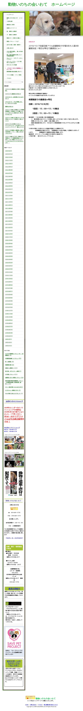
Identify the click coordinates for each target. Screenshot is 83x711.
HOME (26, 704)
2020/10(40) (9, 240)
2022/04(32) (9, 182)
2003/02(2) (8, 342)
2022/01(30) (9, 192)
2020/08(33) (9, 246)
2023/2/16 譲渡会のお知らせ (13, 94)
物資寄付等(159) (9, 365)
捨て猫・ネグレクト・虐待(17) (13, 371)
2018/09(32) (9, 320)
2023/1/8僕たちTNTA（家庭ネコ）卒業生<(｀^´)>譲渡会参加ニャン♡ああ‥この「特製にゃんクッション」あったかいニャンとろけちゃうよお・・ (14, 139)
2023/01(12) (9, 154)
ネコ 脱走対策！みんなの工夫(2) (14, 387)
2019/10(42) (9, 278)
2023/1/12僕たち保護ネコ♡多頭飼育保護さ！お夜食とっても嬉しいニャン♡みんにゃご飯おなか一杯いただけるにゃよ (14, 112)
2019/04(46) (9, 297)
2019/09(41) (9, 282)
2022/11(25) (9, 160)
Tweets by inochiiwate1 (14, 538)
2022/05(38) (9, 179)
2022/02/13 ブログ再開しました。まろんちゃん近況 (13, 102)
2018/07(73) (9, 326)
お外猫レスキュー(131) (11, 374)
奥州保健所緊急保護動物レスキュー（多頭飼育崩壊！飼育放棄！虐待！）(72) (14, 382)
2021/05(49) (9, 218)
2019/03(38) (9, 301)
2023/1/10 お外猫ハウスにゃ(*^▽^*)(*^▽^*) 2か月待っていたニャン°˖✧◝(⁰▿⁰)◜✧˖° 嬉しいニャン (14, 125)
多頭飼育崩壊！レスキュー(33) (13, 358)
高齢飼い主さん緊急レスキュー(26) (14, 377)
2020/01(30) (9, 269)
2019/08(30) (9, 285)
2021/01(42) (9, 230)
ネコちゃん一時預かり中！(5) (13, 390)
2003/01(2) (8, 345)
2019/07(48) (9, 288)
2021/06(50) (9, 214)
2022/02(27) (9, 189)
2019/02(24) (9, 304)
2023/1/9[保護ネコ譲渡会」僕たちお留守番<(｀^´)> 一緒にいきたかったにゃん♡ (14, 131)
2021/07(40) (9, 211)
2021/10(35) (9, 202)
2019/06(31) (9, 291)
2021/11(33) (9, 198)
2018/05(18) (9, 333)
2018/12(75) (9, 310)
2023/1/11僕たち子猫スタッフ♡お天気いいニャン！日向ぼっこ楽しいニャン (14, 119)
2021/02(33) (9, 227)
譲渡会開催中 (14, 588)
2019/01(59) (9, 307)
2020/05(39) (9, 256)
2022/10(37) (9, 163)
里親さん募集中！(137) (11, 368)
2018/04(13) (9, 336)
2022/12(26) (9, 157)
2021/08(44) (9, 208)
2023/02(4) (8, 151)
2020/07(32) (9, 250)
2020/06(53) (9, 253)
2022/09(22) (9, 166)
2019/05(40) (9, 294)
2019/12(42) (9, 272)
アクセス (40, 704)
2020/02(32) (9, 265)
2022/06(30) (9, 176)
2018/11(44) (9, 313)
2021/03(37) (9, 224)
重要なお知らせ (9, 106)
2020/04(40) (9, 259)
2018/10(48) (9, 317)
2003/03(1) (8, 339)
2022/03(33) (9, 186)
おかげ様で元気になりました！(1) (14, 393)
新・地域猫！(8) (9, 361)
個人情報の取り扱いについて (51, 704)
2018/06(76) (9, 329)
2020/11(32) (9, 237)
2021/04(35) (9, 221)
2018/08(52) (9, 323)
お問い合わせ (33, 704)
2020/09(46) (9, 243)
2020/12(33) (9, 234)
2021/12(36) (9, 195)
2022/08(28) (9, 170)
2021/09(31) (9, 205)
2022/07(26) (9, 173)
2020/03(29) (9, 262)
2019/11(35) (9, 275)
